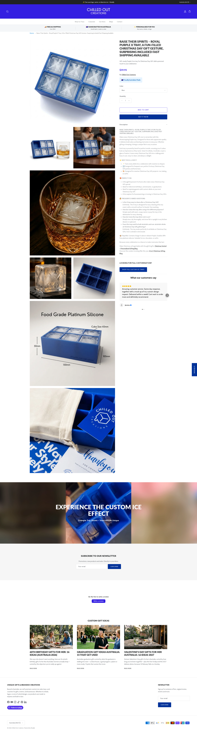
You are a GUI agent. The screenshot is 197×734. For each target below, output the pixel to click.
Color (121, 86)
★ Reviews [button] (194, 370)
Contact (119, 22)
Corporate (91, 22)
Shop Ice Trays (79, 22)
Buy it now (143, 117)
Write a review (98, 601)
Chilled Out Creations (129, 75)
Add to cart (143, 110)
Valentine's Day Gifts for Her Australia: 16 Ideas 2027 (143, 653)
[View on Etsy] (122, 297)
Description (124, 125)
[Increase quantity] (129, 100)
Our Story (102, 22)
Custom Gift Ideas (98, 620)
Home (32, 33)
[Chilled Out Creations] (98, 11)
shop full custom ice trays (133, 269)
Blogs (111, 22)
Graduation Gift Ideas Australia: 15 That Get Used (98, 653)
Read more (33, 668)
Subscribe (114, 566)
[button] (119, 291)
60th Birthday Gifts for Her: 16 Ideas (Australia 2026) (49, 653)
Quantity (123, 96)
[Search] (7, 11)
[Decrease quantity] (121, 100)
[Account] (184, 11)
